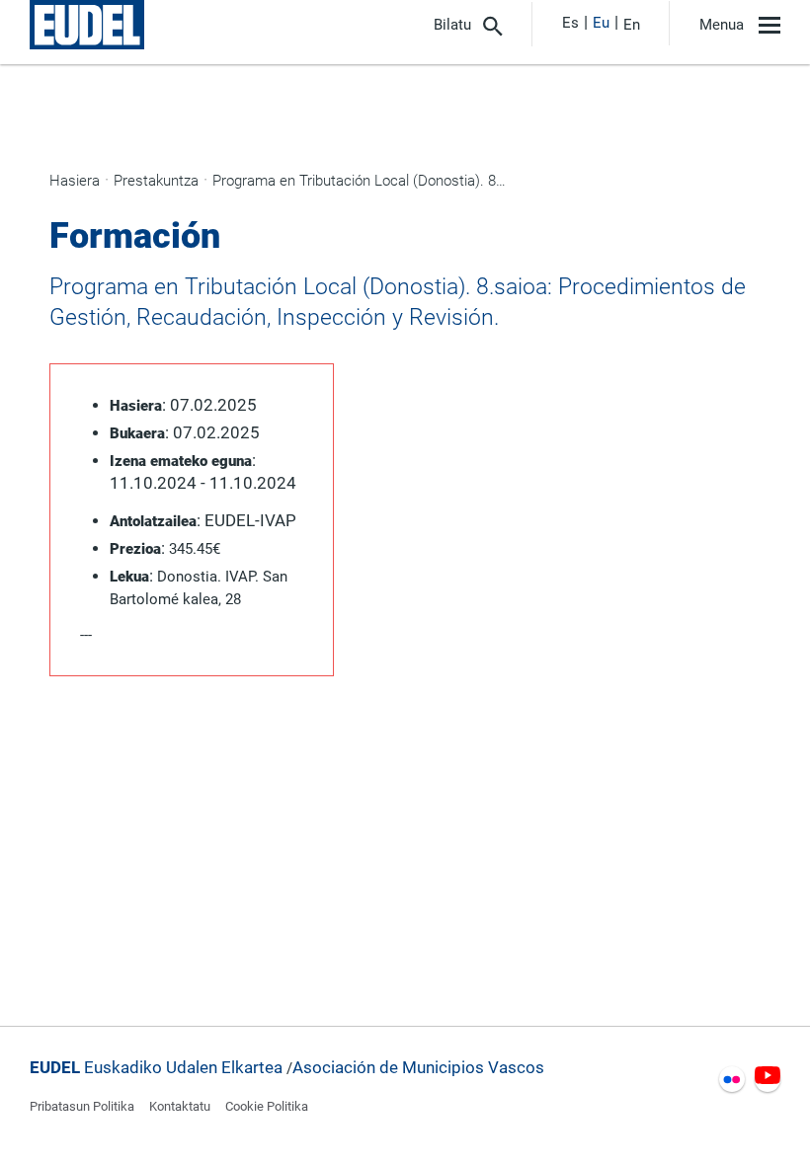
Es (570, 23)
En (631, 25)
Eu (601, 23)
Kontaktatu (179, 1106)
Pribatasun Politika (82, 1106)
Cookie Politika (266, 1106)
